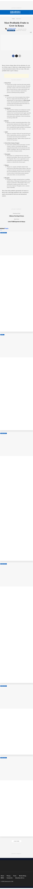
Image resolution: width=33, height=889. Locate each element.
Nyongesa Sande (12, 28)
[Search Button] (30, 12)
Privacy (8, 875)
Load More (16, 841)
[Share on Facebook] (13, 56)
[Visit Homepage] (15, 12)
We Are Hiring (22, 875)
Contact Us (9, 878)
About (2, 875)
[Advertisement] (16, 4)
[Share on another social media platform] (19, 56)
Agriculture (18, 18)
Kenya (2, 334)
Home (13, 18)
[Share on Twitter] (16, 56)
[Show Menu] (1, 12)
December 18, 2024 (22, 29)
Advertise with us (19, 878)
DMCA (2, 878)
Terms (14, 875)
